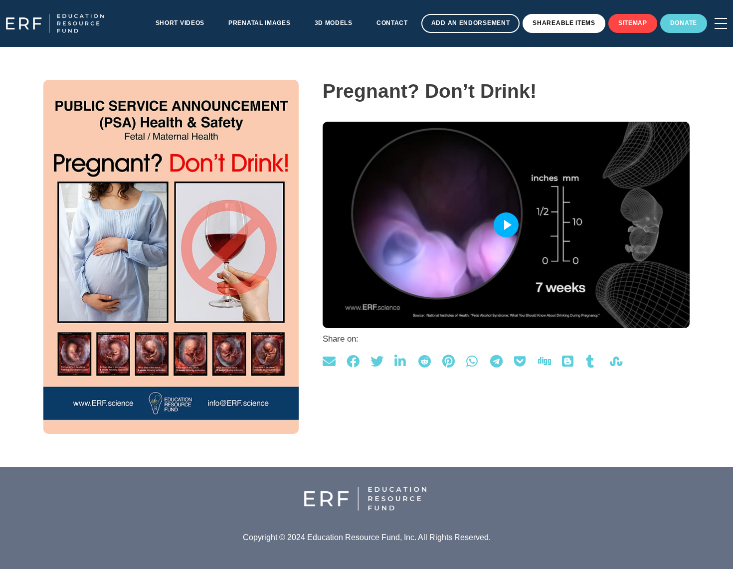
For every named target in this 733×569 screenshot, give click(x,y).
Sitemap (632, 22)
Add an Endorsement (470, 22)
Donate (683, 22)
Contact (392, 22)
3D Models (334, 22)
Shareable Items (564, 22)
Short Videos (180, 22)
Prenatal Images (259, 22)
